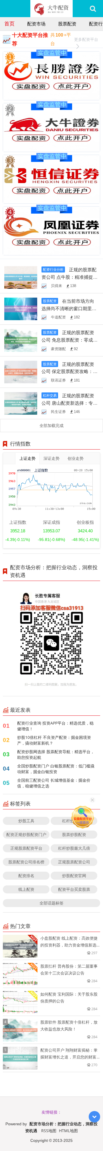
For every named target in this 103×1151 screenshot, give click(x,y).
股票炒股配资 (74, 834)
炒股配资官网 (74, 875)
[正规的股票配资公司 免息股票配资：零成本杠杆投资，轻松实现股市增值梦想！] (20, 340)
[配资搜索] (93, 8)
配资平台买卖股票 (74, 889)
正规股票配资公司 (74, 862)
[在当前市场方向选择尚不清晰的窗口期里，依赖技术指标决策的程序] (20, 308)
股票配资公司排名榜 (26, 862)
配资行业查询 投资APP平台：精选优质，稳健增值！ (55, 725)
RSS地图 (48, 1130)
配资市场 (36, 24)
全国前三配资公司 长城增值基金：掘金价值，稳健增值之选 (53, 783)
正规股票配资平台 (26, 848)
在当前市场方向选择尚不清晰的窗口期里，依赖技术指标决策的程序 (68, 308)
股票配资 (67, 24)
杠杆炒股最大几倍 (74, 848)
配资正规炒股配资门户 (26, 834)
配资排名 (26, 875)
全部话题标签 (51, 903)
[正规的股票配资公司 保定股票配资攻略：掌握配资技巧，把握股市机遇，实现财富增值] (20, 371)
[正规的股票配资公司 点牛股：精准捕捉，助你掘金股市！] (20, 277)
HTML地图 (68, 1130)
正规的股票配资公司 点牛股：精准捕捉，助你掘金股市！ (69, 277)
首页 (9, 23)
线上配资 (26, 889)
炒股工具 (26, 820)
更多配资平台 (86, 39)
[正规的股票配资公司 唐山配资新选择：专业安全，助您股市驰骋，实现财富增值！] (20, 403)
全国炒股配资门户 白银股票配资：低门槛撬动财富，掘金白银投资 (55, 768)
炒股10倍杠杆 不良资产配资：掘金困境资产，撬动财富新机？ (54, 740)
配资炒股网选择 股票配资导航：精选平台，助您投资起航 (55, 754)
